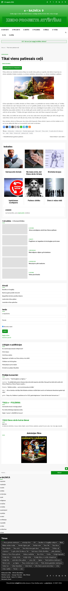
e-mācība (2, 503)
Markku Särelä (5, 577)
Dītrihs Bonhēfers (6, 63)
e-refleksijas (4, 54)
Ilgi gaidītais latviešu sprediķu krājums (12, 296)
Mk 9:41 (4, 424)
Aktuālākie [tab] (7, 221)
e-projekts (16, 29)
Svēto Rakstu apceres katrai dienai (44, 566)
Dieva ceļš (38, 131)
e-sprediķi (2, 523)
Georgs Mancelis (17, 575)
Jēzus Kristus (40, 554)
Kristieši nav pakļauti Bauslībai (10, 368)
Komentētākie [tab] (19, 221)
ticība (57, 566)
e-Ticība (55, 29)
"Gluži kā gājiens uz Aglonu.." (18, 379)
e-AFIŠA (11, 35)
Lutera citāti (32, 560)
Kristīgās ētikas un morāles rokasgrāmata (45, 557)
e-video (2, 526)
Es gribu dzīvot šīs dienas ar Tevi (20, 551)
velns (21, 569)
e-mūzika (2, 507)
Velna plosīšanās (14, 273)
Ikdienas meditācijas (28, 554)
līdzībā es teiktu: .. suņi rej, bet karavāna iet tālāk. (21, 387)
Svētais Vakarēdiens (17, 566)
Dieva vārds (45, 131)
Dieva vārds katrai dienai (18, 420)
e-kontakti (5, 29)
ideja (7, 133)
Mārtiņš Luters (6, 563)
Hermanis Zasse (6, 579)
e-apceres (31, 228)
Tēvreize (15, 569)
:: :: (48, 583)
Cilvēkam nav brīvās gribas (9, 361)
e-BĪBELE (46, 29)
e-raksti (31, 239)
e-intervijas (3, 494)
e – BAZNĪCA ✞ (34, 10)
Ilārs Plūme (26, 575)
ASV (34, 542)
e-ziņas (2, 532)
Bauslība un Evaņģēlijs (8, 289)
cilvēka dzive (11, 131)
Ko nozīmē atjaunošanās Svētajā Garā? (12, 348)
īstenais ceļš (17, 133)
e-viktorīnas (3, 529)
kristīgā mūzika (27, 557)
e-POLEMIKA (36, 29)
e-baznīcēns (6, 313)
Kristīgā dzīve (5, 557)
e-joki (1, 497)
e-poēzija (2, 513)
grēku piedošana (56, 551)
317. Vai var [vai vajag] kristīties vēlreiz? (34, 41)
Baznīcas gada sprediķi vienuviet (11, 293)
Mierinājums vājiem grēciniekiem (14, 251)
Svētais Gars (5, 566)
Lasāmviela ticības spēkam (9, 299)
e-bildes (2, 491)
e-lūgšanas (3, 500)
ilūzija (11, 133)
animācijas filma (26, 542)
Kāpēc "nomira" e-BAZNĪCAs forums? (12, 413)
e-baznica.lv (5, 551)
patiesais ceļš (24, 133)
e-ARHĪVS (26, 29)
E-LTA (4, 35)
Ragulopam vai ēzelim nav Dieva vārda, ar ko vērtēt (15, 358)
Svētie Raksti (28, 566)
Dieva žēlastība (45, 548)
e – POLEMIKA (14, 402)
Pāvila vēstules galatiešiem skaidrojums (51, 563)
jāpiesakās (21, 213)
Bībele (61, 542)
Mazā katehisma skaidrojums (53, 560)
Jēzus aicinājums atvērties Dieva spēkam (14, 229)
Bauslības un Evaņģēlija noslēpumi (48, 542)
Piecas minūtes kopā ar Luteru (30, 563)
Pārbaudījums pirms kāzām (9, 364)
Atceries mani (7, 326)
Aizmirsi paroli (6, 337)
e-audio (2, 487)
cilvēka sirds (18, 131)
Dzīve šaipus (5, 352)
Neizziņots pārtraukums (14, 262)
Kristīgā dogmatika (58, 554)
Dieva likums (55, 545)
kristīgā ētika (5, 560)
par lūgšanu (16, 563)
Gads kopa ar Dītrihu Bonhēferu (40, 551)
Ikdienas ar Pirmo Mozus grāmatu (11, 554)
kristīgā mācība (16, 557)
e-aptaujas (3, 484)
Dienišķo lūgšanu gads (28, 131)
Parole (4, 320)
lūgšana (40, 560)
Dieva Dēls (46, 545)
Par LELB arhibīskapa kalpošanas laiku (12, 410)
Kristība (49, 554)
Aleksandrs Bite (6, 572)
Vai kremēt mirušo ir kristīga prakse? (12, 406)
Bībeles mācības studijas (8, 545)
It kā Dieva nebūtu (7, 355)
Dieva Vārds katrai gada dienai (30, 548)
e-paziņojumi (32, 261)
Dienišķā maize (37, 545)
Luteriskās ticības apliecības (9, 302)
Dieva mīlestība (6, 548)
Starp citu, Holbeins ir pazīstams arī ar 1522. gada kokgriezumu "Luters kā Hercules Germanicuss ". (32, 395)
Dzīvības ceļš (55, 548)
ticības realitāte (6, 569)
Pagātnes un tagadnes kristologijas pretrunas (14, 240)
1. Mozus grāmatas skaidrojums (10, 542)
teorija (31, 133)
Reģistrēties (5, 335)
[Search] (66, 32)
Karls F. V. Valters (17, 577)
